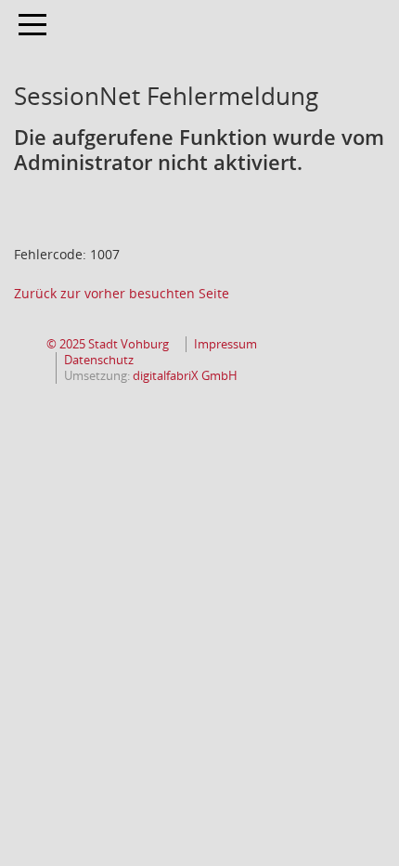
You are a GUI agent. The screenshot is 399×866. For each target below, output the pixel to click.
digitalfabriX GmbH (185, 376)
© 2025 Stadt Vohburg (107, 344)
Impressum (225, 344)
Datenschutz (99, 360)
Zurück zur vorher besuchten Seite (121, 293)
